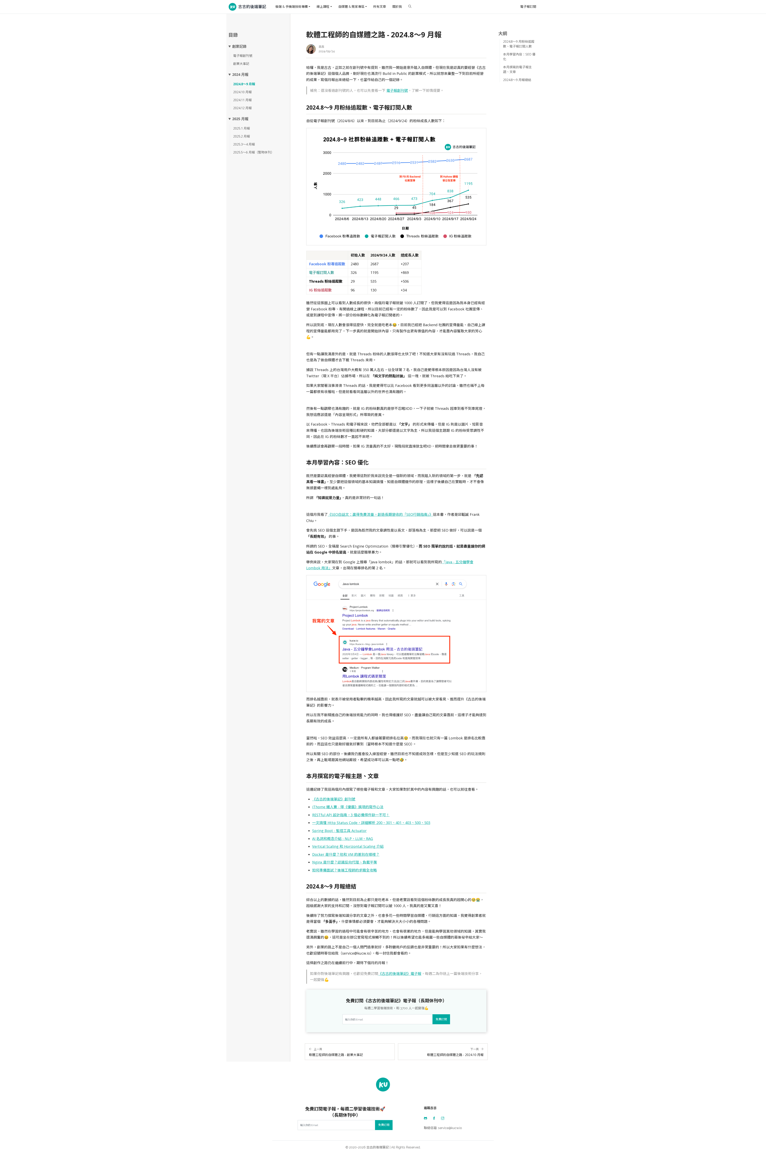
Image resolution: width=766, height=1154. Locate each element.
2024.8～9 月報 (244, 84)
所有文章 (379, 7)
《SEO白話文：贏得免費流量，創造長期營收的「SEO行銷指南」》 (380, 514)
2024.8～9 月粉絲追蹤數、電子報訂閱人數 (518, 44)
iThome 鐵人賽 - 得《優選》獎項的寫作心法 (347, 806)
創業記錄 (239, 46)
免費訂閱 (441, 1019)
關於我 (397, 7)
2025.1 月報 (241, 128)
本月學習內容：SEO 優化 (519, 56)
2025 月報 (240, 119)
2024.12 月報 (242, 108)
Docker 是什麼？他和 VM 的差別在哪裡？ (345, 854)
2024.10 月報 (242, 92)
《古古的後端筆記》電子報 (399, 973)
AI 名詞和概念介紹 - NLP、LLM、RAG (342, 838)
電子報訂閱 (528, 7)
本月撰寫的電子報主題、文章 (517, 69)
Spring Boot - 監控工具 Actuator (339, 830)
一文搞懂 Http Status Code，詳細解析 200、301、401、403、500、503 (371, 822)
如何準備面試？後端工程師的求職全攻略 (344, 870)
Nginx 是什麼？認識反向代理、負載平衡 (344, 862)
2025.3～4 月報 (244, 144)
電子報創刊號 (242, 55)
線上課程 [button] (323, 7)
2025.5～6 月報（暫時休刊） (253, 152)
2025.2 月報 (241, 136)
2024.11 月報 (242, 100)
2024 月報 (240, 74)
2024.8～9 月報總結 (517, 80)
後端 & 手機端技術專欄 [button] (291, 7)
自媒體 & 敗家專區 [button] (351, 7)
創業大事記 (241, 63)
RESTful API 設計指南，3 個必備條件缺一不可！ (351, 814)
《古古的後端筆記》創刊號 (333, 799)
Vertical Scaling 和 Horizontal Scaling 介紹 (348, 846)
